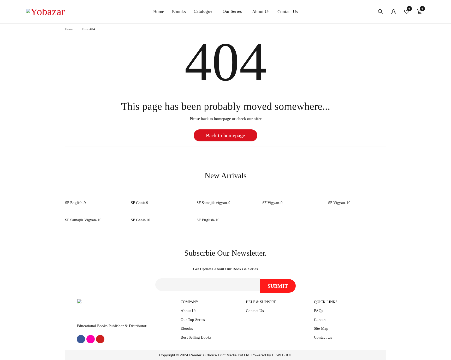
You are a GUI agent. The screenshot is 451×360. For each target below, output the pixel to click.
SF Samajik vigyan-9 (213, 203)
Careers (320, 319)
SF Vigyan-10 (339, 203)
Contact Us (255, 311)
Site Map (321, 328)
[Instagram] (90, 339)
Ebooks (187, 328)
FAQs (318, 311)
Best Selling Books (196, 337)
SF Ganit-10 (140, 220)
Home (69, 29)
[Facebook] (81, 339)
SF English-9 (75, 203)
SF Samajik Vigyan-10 (83, 220)
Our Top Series (193, 319)
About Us (188, 311)
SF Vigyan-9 (272, 203)
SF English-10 (208, 220)
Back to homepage (225, 135)
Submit (278, 286)
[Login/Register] (393, 12)
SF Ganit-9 (139, 203)
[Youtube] (100, 339)
